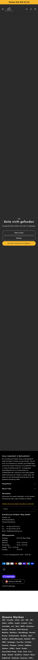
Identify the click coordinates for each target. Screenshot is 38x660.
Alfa (27, 620)
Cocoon (21, 645)
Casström (5, 645)
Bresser (5, 636)
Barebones (30, 626)
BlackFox (5, 633)
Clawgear (13, 645)
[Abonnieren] (34, 509)
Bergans (5, 629)
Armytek (24, 623)
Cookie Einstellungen (8, 586)
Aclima (17, 620)
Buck (30, 636)
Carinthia (28, 642)
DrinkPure (18, 655)
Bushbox (5, 639)
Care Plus (20, 642)
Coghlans (28, 645)
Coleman (5, 648)
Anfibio (11, 623)
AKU (4, 620)
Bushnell (27, 639)
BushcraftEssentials (16, 639)
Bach (18, 626)
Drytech (26, 655)
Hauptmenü (6, 484)
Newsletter (6, 493)
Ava (12, 626)
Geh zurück (19, 233)
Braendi (32, 633)
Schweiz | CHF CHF (15, 581)
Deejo (4, 655)
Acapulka (10, 620)
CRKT (4, 642)
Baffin (23, 626)
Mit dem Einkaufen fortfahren (19, 243)
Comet (18, 648)
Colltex (12, 648)
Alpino (4, 623)
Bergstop (12, 629)
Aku (22, 620)
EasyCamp (15, 658)
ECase (32, 655)
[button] (3, 9)
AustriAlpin (6, 626)
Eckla (31, 658)
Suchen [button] (19, 238)
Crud (25, 652)
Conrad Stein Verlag (9, 652)
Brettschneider (14, 636)
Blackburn (13, 633)
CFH (33, 639)
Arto (30, 623)
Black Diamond (22, 629)
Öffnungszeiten (8, 535)
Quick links (6, 489)
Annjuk (17, 623)
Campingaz (12, 642)
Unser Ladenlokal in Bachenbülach (16, 456)
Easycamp (24, 658)
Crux (30, 652)
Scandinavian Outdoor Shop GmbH (16, 514)
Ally (31, 620)
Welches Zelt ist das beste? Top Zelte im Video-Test (18, 504)
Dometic (11, 655)
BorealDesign (23, 633)
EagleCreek (6, 658)
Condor (24, 648)
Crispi (20, 652)
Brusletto (24, 636)
